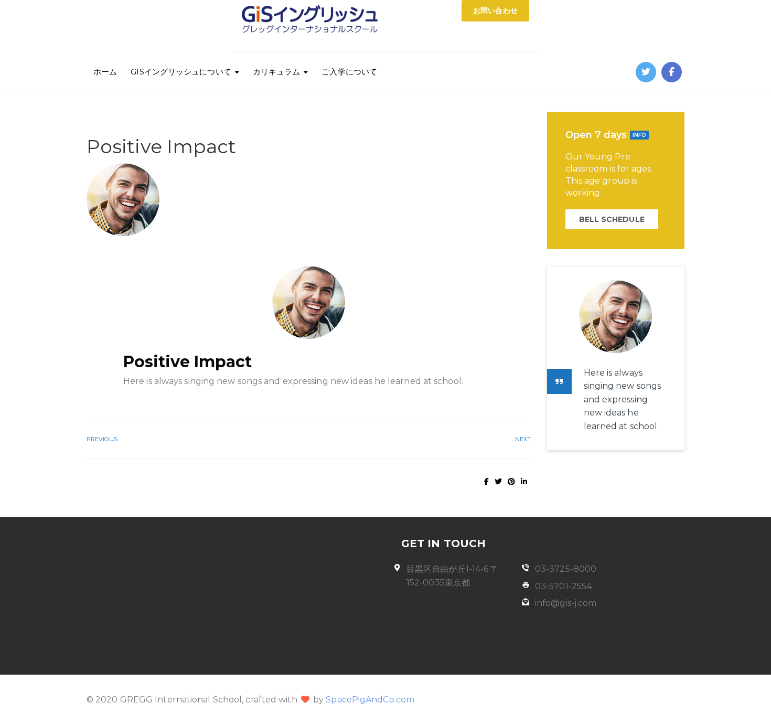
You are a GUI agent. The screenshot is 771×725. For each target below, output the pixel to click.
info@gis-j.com (565, 603)
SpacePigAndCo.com (370, 700)
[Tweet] (498, 481)
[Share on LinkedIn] (524, 481)
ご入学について (349, 72)
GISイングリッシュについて (181, 72)
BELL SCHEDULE (612, 219)
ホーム (105, 72)
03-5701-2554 (563, 586)
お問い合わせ (495, 10)
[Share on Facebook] (486, 481)
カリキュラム (277, 72)
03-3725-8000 (565, 569)
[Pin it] (511, 481)
